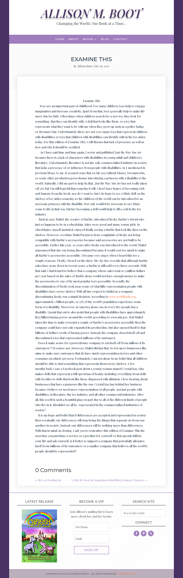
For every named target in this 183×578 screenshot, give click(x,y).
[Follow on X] (151, 533)
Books (88, 39)
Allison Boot (84, 66)
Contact (120, 39)
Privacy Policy (127, 573)
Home (60, 39)
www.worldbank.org (122, 296)
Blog (105, 39)
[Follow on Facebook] (136, 533)
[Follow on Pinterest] (144, 533)
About (73, 39)
